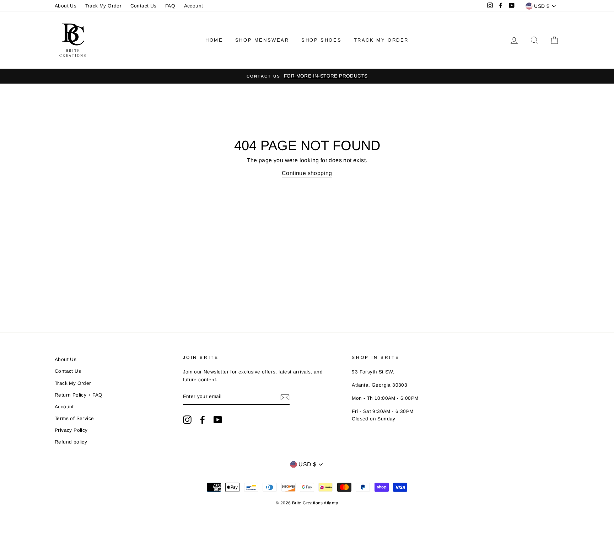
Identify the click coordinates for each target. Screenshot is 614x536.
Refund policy (71, 442)
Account (193, 6)
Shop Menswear (262, 40)
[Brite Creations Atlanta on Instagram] (187, 419)
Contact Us (143, 6)
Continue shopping (307, 173)
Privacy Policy (71, 430)
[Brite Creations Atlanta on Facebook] (202, 419)
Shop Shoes (321, 40)
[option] (307, 76)
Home (214, 40)
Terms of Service (74, 418)
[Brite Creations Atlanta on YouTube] (218, 419)
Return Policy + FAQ (79, 395)
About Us (65, 6)
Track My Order (103, 6)
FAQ (170, 6)
